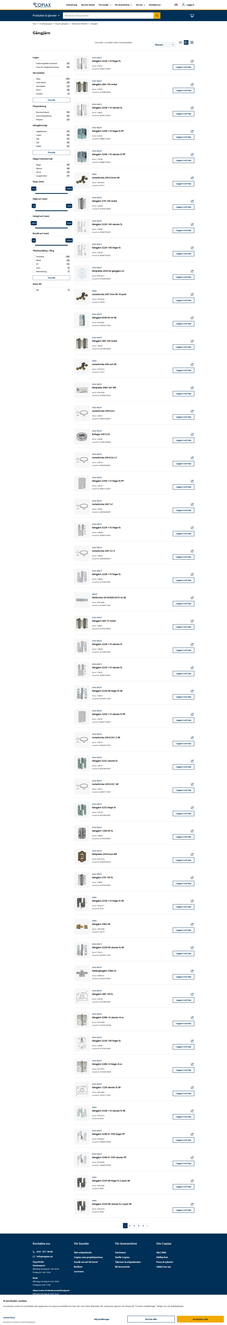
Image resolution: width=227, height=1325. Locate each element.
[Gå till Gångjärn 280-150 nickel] (134, 87)
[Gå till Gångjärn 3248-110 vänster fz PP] (134, 157)
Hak (37, 139)
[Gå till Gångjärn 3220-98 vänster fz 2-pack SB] (134, 1206)
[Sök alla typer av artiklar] (157, 15)
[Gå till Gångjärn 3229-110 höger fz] (134, 530)
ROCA (38, 90)
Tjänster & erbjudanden (128, 1261)
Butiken (78, 1266)
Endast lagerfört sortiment (46, 63)
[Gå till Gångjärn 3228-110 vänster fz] (134, 110)
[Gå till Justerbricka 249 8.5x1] (134, 413)
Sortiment (120, 1252)
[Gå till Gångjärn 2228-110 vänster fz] (134, 647)
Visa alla (51, 100)
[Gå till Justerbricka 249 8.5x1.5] (134, 460)
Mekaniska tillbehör (80, 23)
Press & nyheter (164, 1261)
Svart (38, 268)
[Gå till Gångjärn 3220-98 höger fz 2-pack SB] (134, 1183)
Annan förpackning (43, 116)
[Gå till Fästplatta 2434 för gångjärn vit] (134, 273)
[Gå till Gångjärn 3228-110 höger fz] (134, 63)
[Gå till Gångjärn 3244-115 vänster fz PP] (134, 717)
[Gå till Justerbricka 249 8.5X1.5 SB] (134, 740)
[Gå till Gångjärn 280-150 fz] (134, 996)
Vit (37, 264)
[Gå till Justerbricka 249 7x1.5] (134, 553)
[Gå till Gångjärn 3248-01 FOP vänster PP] (134, 1160)
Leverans (79, 1271)
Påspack (39, 119)
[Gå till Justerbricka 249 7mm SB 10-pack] (134, 297)
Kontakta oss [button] (155, 4)
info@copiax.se (44, 1256)
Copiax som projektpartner (88, 1257)
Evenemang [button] (71, 4)
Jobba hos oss (163, 1266)
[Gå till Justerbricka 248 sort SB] (134, 367)
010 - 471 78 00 (44, 1251)
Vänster (39, 168)
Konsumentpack (42, 112)
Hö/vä (38, 172)
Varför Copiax (122, 1257)
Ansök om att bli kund (86, 1261)
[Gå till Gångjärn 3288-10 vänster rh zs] (134, 1020)
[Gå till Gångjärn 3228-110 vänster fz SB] (134, 1113)
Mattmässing (41, 271)
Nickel (38, 260)
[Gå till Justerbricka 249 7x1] (134, 507)
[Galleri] (192, 42)
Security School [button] (88, 4)
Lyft (37, 142)
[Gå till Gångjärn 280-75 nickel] (134, 623)
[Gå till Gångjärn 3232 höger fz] (134, 810)
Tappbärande (41, 131)
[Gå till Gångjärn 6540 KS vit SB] (134, 320)
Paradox (39, 94)
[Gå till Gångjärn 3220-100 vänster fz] (134, 227)
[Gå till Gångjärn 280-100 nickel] (134, 343)
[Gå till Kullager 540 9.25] (134, 437)
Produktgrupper (45, 23)
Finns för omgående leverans (47, 67)
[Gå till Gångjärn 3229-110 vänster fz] (134, 670)
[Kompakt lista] (180, 42)
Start (35, 23)
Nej (37, 290)
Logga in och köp (183, 67)
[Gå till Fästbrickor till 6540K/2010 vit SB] (134, 600)
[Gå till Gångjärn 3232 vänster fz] (134, 763)
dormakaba (40, 86)
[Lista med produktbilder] (186, 42)
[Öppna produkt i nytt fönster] (192, 61)
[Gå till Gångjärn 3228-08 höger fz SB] (134, 693)
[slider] (33, 193)
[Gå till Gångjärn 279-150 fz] (134, 880)
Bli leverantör (122, 1266)
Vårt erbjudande (83, 1252)
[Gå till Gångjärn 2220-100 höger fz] (134, 1043)
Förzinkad (40, 256)
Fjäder (38, 146)
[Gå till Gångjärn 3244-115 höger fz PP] (134, 483)
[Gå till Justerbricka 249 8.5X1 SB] (134, 787)
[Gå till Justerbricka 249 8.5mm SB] (134, 180)
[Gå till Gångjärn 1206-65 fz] (134, 833)
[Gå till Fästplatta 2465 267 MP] (134, 390)
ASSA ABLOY (41, 82)
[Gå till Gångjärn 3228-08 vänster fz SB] (134, 950)
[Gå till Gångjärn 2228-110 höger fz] (134, 577)
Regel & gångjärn (62, 23)
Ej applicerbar (41, 176)
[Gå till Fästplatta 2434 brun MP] (134, 857)
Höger (38, 165)
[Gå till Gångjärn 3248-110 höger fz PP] (134, 133)
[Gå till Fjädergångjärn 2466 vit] (134, 973)
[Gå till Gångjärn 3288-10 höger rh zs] (134, 1066)
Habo (38, 79)
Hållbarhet (162, 1257)
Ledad (38, 135)
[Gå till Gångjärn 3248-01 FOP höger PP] (134, 1136)
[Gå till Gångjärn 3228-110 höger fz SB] (134, 903)
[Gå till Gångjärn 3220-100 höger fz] (134, 250)
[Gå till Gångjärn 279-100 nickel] (134, 203)
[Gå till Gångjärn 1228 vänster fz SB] (134, 1090)
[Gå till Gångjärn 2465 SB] (134, 927)
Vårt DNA (161, 1252)
